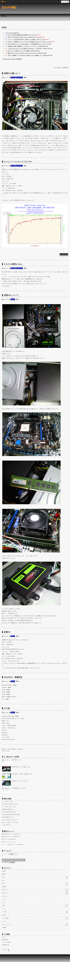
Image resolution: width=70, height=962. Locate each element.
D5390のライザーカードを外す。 (20, 781)
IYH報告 (4, 886)
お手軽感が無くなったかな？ (19, 788)
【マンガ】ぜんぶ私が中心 (12, 33)
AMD (3, 877)
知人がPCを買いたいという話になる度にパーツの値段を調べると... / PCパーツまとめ (29, 44)
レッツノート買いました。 (8, 844)
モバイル (4, 921)
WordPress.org (5, 945)
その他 (3, 905)
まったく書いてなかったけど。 (9, 806)
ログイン (4, 937)
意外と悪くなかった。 (17, 759)
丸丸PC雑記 (9, 7)
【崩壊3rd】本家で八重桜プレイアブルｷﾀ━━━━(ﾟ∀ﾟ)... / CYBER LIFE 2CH (28, 46)
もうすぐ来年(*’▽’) (6, 825)
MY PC (12, 77)
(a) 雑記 (4, 871)
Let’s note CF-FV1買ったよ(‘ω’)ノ (10, 804)
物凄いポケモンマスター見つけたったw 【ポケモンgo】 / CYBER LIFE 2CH (27, 53)
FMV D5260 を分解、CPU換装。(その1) (22, 774)
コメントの (6, 942)
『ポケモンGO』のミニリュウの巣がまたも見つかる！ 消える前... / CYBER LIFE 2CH (30, 48)
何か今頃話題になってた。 (8, 817)
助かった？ (4, 839)
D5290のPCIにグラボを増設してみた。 (21, 767)
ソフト (3, 908)
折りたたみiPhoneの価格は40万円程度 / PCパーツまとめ (22, 35)
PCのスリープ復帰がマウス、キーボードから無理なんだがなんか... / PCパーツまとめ (29, 41)
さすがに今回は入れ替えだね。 (9, 812)
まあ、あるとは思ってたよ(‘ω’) (9, 819)
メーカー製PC (5, 918)
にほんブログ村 (5, 751)
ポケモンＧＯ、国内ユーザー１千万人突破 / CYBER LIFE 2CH (24, 50)
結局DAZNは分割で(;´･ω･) (8, 809)
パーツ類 (4, 912)
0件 (26, 77)
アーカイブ (4, 854)
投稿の (5, 939)
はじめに (4, 915)
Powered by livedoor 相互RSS (12, 59)
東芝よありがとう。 (7, 834)
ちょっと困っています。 (8, 801)
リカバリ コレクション (7, 924)
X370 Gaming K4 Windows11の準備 (11, 814)
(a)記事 (3, 874)
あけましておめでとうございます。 (10, 822)
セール (3, 902)
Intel (3, 883)
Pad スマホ (4, 893)
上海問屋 (4, 927)
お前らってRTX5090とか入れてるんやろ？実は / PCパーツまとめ (24, 37)
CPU (3, 880)
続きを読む (64, 254)
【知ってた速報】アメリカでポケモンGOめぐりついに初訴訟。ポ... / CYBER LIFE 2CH (30, 55)
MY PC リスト (19, 77)
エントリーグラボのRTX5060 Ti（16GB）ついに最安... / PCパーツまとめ (26, 39)
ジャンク (4, 899)
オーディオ (4, 896)
